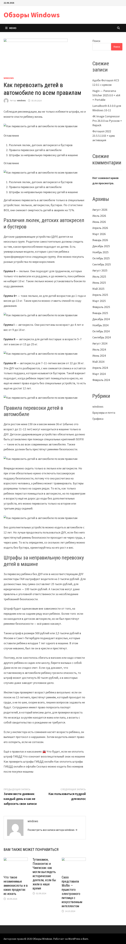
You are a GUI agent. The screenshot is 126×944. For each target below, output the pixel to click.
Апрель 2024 (100, 368)
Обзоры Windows (32, 14)
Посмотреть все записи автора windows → (52, 829)
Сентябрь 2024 (101, 337)
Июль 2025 (99, 276)
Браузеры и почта (103, 412)
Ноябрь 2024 (100, 325)
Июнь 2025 (99, 282)
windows (9, 78)
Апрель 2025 (100, 295)
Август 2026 (99, 210)
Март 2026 (99, 234)
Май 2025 (98, 289)
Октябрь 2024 (101, 331)
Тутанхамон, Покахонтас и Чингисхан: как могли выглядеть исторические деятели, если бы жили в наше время (44, 874)
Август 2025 (99, 270)
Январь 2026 (100, 240)
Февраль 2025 (101, 307)
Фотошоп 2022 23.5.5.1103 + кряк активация (103, 135)
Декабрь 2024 (101, 319)
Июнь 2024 (99, 355)
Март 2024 (99, 374)
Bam (85, 938)
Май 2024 (98, 362)
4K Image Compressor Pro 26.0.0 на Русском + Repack (107, 120)
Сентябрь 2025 (101, 264)
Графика (97, 419)
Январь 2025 (100, 313)
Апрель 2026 (100, 228)
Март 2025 (99, 301)
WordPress (74, 938)
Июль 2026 (99, 216)
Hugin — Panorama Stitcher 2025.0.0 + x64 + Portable (106, 95)
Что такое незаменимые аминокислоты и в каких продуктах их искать (16, 885)
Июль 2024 (99, 349)
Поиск (96, 41)
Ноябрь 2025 (100, 252)
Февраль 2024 (101, 380)
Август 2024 (99, 343)
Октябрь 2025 (101, 258)
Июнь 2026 (99, 222)
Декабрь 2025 (101, 246)
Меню (12, 28)
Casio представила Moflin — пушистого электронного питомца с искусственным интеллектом (72, 891)
